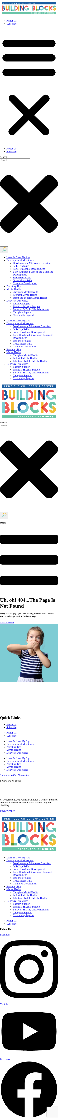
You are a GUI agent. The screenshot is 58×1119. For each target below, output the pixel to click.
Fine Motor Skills (22, 277)
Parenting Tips (13, 286)
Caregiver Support (22, 312)
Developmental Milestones (20, 260)
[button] (29, 86)
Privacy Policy (7, 810)
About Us (11, 20)
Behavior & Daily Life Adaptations (31, 309)
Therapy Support (21, 303)
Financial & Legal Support (26, 306)
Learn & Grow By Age (18, 257)
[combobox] (15, 160)
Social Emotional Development (29, 268)
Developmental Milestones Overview (32, 263)
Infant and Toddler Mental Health (30, 297)
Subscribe (11, 23)
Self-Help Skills (21, 266)
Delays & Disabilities (17, 300)
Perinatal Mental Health (25, 294)
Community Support (23, 315)
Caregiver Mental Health (25, 292)
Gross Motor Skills (22, 280)
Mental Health (13, 289)
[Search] (4, 249)
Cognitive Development (25, 283)
